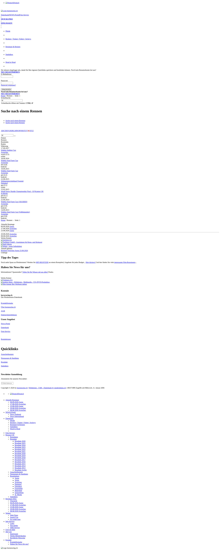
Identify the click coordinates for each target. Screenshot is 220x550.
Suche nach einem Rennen (15, 123)
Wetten (8, 513)
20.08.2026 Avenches (18, 408)
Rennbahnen (14, 476)
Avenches (4, 152)
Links (12, 523)
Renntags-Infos (11, 499)
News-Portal (5, 324)
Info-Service (10, 521)
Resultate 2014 (20, 466)
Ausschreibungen (7, 354)
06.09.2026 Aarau (16, 402)
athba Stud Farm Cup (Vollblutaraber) (15, 212)
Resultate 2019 (20, 456)
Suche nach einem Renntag (15, 121)
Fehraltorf (18, 486)
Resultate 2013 (20, 468)
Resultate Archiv (21, 470)
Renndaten (14, 437)
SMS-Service (15, 528)
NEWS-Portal (14, 15)
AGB (3, 311)
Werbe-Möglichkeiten (18, 536)
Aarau (12, 226)
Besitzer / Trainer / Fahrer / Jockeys (18, 39)
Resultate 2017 (20, 460)
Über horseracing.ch (8, 307)
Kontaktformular (7, 303)
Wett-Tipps (14, 515)
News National (15, 414)
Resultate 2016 (20, 462)
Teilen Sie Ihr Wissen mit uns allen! (35, 272)
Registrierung (6, 339)
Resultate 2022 (20, 449)
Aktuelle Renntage (12, 400)
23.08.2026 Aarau (16, 406)
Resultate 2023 (20, 447)
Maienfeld (18, 491)
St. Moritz (18, 495)
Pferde (8, 31)
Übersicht (13, 501)
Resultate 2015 (20, 464)
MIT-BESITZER (42, 262)
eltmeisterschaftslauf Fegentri (12, 181)
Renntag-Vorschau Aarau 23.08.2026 (14, 251)
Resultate (4, 362)
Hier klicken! (91, 262)
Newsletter (14, 526)
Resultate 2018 (20, 458)
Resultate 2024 (20, 445)
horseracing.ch (22, 388)
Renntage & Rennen (13, 47)
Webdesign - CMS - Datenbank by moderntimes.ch (47, 388)
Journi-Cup (14, 517)
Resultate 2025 (20, 443)
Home (3, 96)
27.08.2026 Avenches (18, 404)
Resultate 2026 (20, 441)
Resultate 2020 (20, 453)
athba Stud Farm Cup (9, 161)
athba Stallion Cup (8, 150)
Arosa (17, 480)
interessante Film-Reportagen (124, 262)
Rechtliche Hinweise (17, 538)
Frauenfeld (18, 488)
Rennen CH (10, 435)
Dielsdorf (4, 183)
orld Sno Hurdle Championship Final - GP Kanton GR (22, 191)
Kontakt (8, 540)
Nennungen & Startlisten (10, 358)
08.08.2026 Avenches (18, 410)
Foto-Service (24, 15)
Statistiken (9, 54)
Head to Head (11, 62)
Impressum (14, 534)
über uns (9, 532)
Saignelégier (19, 493)
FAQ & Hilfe (10, 530)
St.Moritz (4, 193)
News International (17, 416)
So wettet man (15, 519)
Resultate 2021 (20, 451)
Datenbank (5, 15)
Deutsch (16, 3)
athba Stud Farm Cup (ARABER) (14, 202)
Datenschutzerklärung (9, 315)
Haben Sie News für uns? (19, 544)
